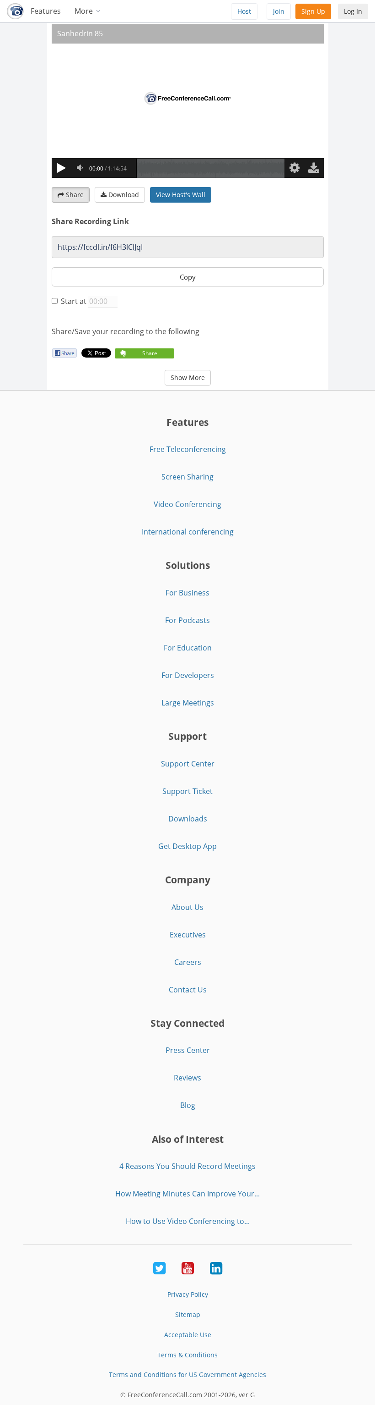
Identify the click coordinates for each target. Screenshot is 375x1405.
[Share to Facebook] (64, 353)
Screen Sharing (187, 477)
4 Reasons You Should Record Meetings (187, 1166)
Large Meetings (187, 703)
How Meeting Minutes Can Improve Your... (187, 1194)
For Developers (187, 675)
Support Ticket (187, 791)
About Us (187, 907)
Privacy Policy (187, 1294)
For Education (188, 648)
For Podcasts (187, 620)
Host (244, 11)
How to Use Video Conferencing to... (188, 1221)
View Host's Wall (180, 194)
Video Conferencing (187, 504)
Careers (187, 962)
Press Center (188, 1050)
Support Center (187, 764)
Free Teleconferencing (188, 449)
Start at (73, 301)
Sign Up (313, 11)
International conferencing (188, 532)
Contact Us (188, 990)
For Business (187, 593)
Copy (188, 276)
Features (46, 11)
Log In (353, 11)
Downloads (187, 819)
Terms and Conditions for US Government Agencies (187, 1374)
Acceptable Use (187, 1334)
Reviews (187, 1078)
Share (75, 194)
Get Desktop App (187, 846)
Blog (187, 1105)
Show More (188, 377)
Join (278, 11)
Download (123, 194)
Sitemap (187, 1314)
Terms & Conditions (187, 1354)
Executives (188, 935)
